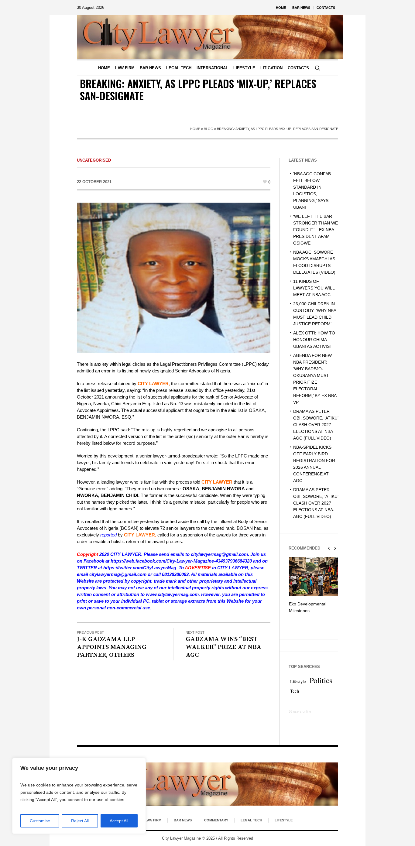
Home (195, 129)
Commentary (216, 820)
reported (108, 534)
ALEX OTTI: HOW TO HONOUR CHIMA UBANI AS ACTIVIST (314, 340)
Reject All (80, 820)
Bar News (183, 820)
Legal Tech (251, 820)
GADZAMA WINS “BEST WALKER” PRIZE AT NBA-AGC (224, 647)
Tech (294, 691)
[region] (79, 796)
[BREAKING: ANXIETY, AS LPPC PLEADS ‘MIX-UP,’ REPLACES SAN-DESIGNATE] (173, 277)
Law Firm (153, 820)
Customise (40, 820)
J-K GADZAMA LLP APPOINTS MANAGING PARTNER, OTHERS (111, 647)
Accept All (119, 820)
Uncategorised (94, 160)
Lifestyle (298, 681)
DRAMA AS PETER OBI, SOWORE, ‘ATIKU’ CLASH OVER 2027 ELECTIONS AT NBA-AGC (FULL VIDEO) (315, 424)
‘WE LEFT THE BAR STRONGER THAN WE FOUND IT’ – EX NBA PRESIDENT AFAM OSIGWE (315, 229)
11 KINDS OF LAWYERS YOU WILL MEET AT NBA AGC (313, 288)
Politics (321, 680)
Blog (208, 129)
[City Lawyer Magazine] (207, 784)
